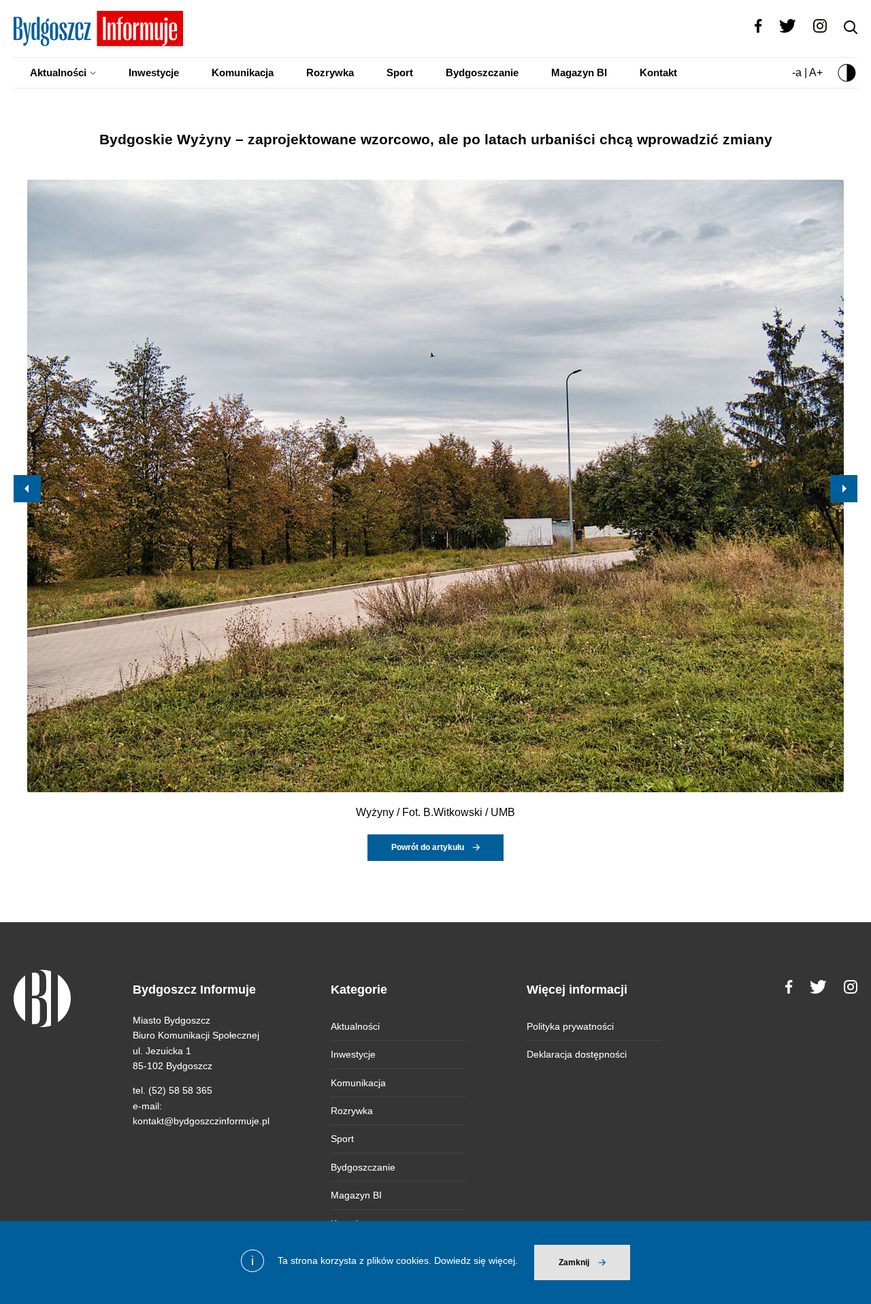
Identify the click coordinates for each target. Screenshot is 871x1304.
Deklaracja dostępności (577, 1054)
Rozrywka (330, 72)
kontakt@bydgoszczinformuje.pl (201, 1120)
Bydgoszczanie (482, 72)
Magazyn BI (579, 72)
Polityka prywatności (570, 1026)
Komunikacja (243, 72)
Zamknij (574, 1262)
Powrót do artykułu (427, 847)
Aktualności (58, 72)
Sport (400, 72)
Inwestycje (154, 72)
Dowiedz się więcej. (476, 1260)
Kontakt (658, 72)
